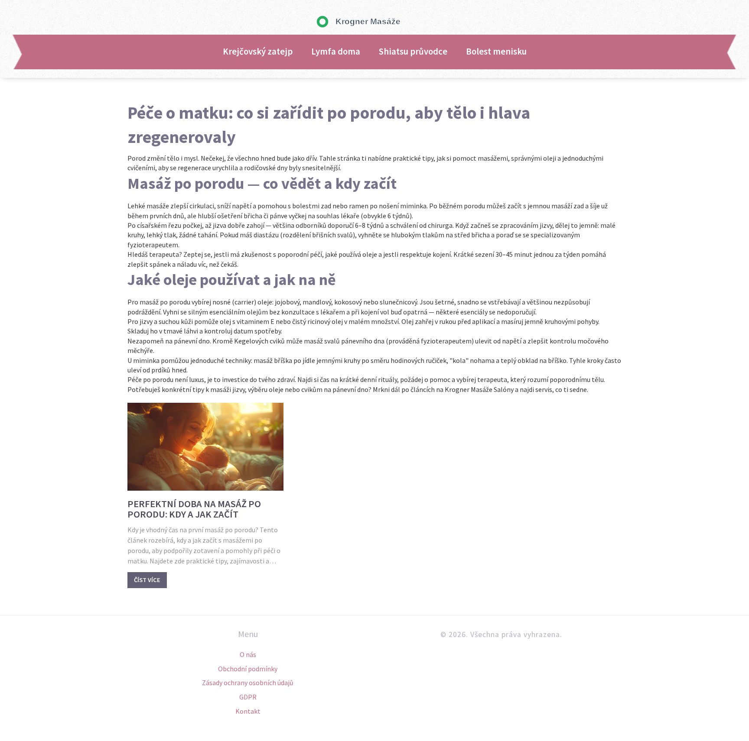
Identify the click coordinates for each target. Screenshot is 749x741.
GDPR (248, 696)
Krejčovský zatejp (258, 51)
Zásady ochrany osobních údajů (247, 682)
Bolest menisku (496, 51)
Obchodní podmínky (247, 668)
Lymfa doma (335, 51)
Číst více (147, 580)
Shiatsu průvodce (413, 51)
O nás (248, 654)
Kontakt (248, 711)
